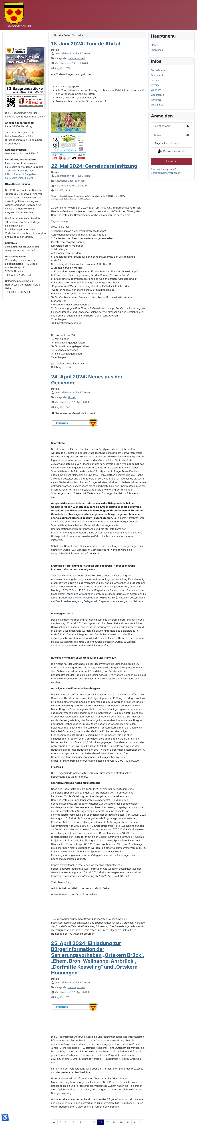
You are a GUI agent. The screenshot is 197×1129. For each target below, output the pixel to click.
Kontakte (156, 99)
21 (66, 1122)
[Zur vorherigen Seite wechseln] (60, 1122)
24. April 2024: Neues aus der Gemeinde (87, 379)
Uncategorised (76, 58)
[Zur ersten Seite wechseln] (54, 1122)
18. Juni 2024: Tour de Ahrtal (85, 44)
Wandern (156, 89)
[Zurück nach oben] (192, 1123)
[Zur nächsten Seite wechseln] (134, 1122)
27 (107, 1122)
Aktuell (72, 397)
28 (114, 1122)
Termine (155, 80)
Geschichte (157, 94)
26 (100, 1122)
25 (93, 1122)
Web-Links (157, 104)
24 (86, 1122)
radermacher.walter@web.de (76, 597)
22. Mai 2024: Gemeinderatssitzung (94, 166)
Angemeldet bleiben (166, 143)
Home (154, 44)
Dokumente (157, 75)
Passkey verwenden (174, 151)
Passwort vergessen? (163, 169)
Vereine (155, 84)
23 (79, 1122)
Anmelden (171, 161)
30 (128, 1122)
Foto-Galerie (158, 70)
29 (121, 1122)
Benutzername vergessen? (166, 172)
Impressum (157, 49)
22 (72, 1122)
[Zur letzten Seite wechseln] (140, 1122)
